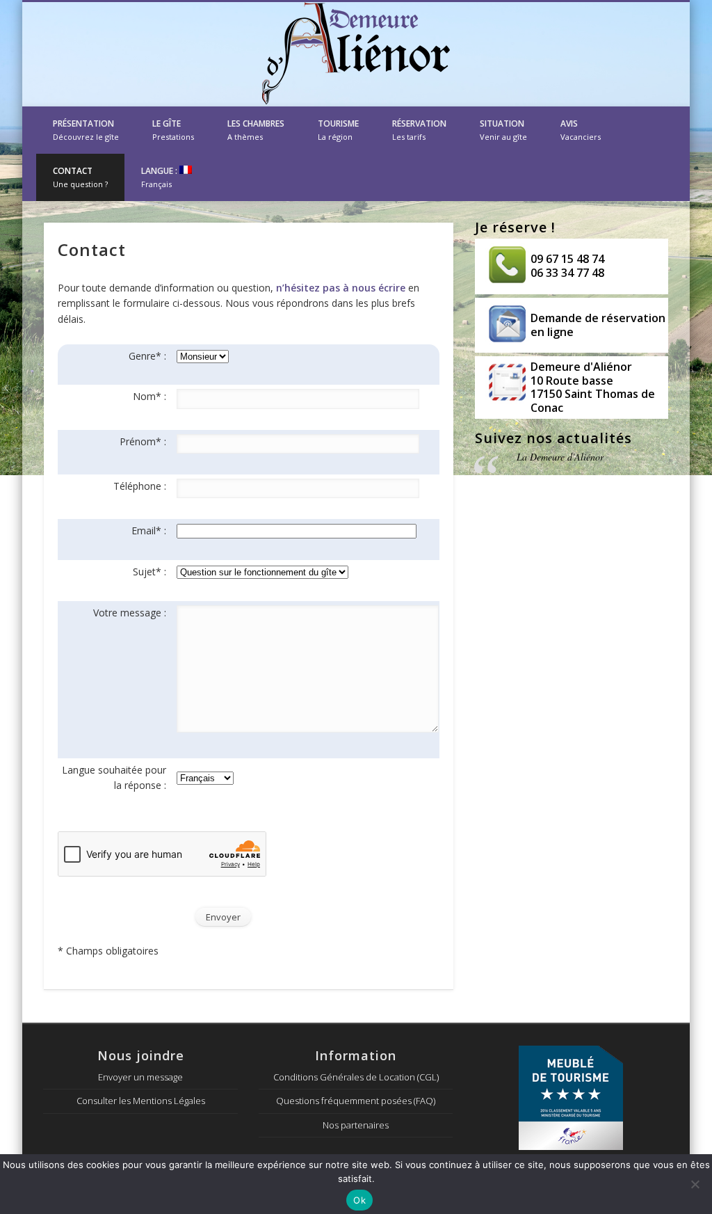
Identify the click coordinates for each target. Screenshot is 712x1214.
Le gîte (173, 130)
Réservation (419, 130)
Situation (503, 130)
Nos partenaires (356, 1125)
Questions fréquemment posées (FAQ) (355, 1100)
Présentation (86, 130)
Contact (80, 177)
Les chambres (255, 130)
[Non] (695, 1184)
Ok (359, 1200)
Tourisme (338, 130)
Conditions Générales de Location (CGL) (356, 1077)
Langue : (160, 177)
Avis (580, 130)
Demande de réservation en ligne (598, 325)
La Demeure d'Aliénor (560, 456)
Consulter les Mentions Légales (140, 1100)
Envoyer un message (140, 1077)
